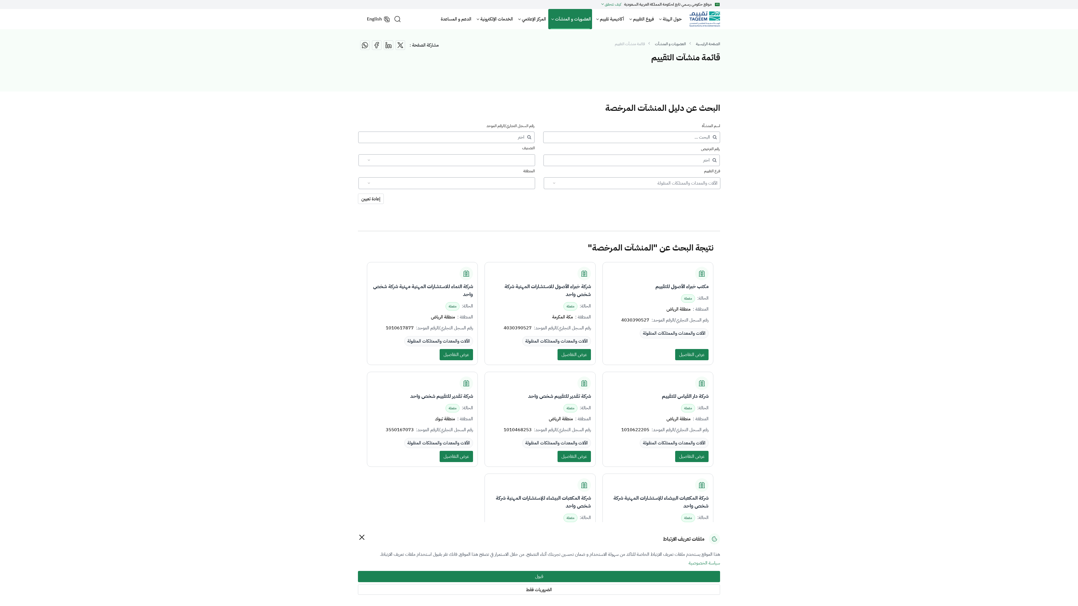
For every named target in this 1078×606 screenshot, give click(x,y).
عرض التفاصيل (692, 354)
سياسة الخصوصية (704, 563)
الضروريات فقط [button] (539, 589)
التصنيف (528, 148)
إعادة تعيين (370, 199)
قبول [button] (539, 576)
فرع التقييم (712, 171)
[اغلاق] (362, 537)
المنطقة (529, 171)
